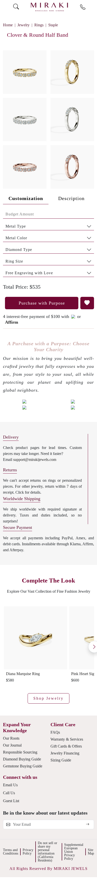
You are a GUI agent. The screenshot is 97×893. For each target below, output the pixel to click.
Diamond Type (18, 249)
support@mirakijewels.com (34, 459)
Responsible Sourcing (20, 752)
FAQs (55, 732)
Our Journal (12, 745)
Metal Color (16, 238)
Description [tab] (71, 198)
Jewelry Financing (64, 753)
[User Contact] (83, 7)
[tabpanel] (48, 243)
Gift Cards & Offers (66, 746)
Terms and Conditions (10, 851)
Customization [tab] (25, 198)
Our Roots (11, 738)
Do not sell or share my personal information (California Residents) (47, 851)
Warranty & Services (66, 739)
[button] (48, 117)
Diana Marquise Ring (23, 674)
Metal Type (15, 226)
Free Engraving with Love (29, 273)
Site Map (91, 851)
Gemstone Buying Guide (22, 766)
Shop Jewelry (48, 698)
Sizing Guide (60, 760)
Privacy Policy (28, 851)
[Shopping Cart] (92, 7)
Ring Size (14, 261)
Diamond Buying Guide (22, 759)
